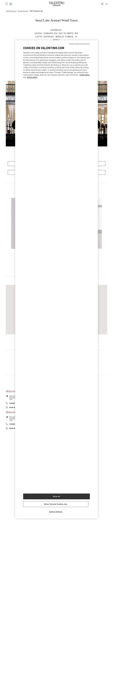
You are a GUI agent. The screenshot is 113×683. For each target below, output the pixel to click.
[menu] (106, 3)
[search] (10, 3)
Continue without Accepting (79, 43)
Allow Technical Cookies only (55, 504)
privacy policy (32, 77)
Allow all (56, 496)
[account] (7, 4)
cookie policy (84, 75)
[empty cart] (102, 3)
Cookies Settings (55, 512)
